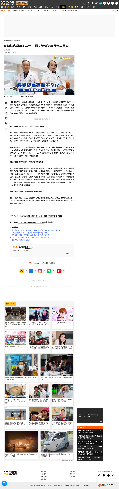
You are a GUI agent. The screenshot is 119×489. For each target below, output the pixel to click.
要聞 (29, 7)
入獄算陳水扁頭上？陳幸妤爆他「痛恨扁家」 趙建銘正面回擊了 (39, 347)
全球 (52, 7)
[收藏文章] (6, 128)
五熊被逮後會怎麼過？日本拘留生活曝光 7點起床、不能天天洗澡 (39, 324)
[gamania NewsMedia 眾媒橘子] (106, 485)
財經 (57, 7)
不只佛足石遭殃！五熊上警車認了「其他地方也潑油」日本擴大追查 (15, 401)
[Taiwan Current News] (100, 3)
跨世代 (30, 10)
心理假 (54, 10)
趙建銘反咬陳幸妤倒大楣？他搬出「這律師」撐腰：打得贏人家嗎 (21, 378)
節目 (82, 7)
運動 (46, 7)
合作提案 (72, 476)
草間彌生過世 (9, 7)
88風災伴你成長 (19, 10)
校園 (93, 7)
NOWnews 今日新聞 (10, 40)
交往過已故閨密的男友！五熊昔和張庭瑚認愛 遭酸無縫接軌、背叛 (38, 423)
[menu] (1, 7)
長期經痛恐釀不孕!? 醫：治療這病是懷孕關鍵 (44, 216)
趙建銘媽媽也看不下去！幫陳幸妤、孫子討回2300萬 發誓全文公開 (39, 401)
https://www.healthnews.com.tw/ (31, 222)
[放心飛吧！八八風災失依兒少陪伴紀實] (22, 2)
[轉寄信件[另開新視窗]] (6, 113)
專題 (35, 7)
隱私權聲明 (44, 476)
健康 (18, 40)
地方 (87, 7)
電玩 (69, 7)
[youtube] (96, 3)
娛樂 (40, 7)
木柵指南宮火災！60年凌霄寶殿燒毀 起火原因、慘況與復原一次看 (21, 455)
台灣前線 (45, 10)
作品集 (68, 253)
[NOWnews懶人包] (104, 3)
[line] (92, 3)
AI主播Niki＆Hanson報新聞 (68, 10)
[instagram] (88, 3)
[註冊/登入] (116, 3)
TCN (37, 10)
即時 (24, 7)
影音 (76, 7)
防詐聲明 (43, 471)
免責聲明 (43, 473)
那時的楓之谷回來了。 (12, 346)
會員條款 (72, 471)
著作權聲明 (44, 479)
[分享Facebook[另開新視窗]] (6, 103)
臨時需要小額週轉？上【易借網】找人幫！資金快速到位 (62, 400)
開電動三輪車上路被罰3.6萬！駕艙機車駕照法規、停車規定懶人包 (56, 455)
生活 (63, 7)
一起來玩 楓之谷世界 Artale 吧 (61, 323)
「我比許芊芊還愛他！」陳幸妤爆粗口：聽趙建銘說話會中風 (62, 423)
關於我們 (72, 473)
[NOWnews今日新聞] (7, 3)
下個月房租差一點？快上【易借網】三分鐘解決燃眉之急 (57, 378)
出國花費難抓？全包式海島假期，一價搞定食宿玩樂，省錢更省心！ (15, 424)
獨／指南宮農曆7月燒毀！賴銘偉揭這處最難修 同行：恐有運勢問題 (15, 324)
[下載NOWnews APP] (108, 3)
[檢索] (112, 3)
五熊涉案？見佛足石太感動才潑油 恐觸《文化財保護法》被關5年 (62, 347)
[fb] (84, 3)
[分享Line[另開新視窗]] (6, 108)
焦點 (18, 7)
